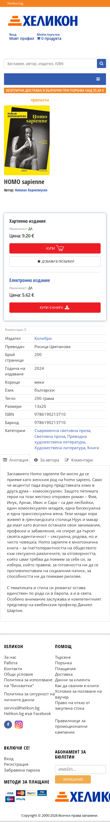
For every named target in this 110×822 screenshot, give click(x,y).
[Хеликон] (42, 16)
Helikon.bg (15, 3)
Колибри (43, 338)
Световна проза (49, 436)
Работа (10, 662)
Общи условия (18, 674)
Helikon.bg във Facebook (27, 713)
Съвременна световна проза (62, 430)
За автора (49, 460)
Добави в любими (58, 261)
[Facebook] (8, 725)
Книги (93, 447)
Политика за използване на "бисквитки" (28, 682)
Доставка (64, 674)
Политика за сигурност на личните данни (29, 696)
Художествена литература (59, 447)
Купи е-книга (52, 307)
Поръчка (63, 662)
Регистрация (16, 764)
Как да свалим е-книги (77, 685)
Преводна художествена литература (60, 439)
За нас (10, 657)
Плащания (65, 668)
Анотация (18, 460)
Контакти (13, 668)
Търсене (63, 657)
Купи (50, 248)
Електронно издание (29, 280)
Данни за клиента (72, 679)
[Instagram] (19, 725)
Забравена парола (22, 770)
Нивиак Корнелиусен (31, 189)
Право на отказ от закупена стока (72, 705)
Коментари (81, 460)
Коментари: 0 (15, 329)
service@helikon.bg (22, 707)
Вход (9, 758)
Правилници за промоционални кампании (71, 726)
